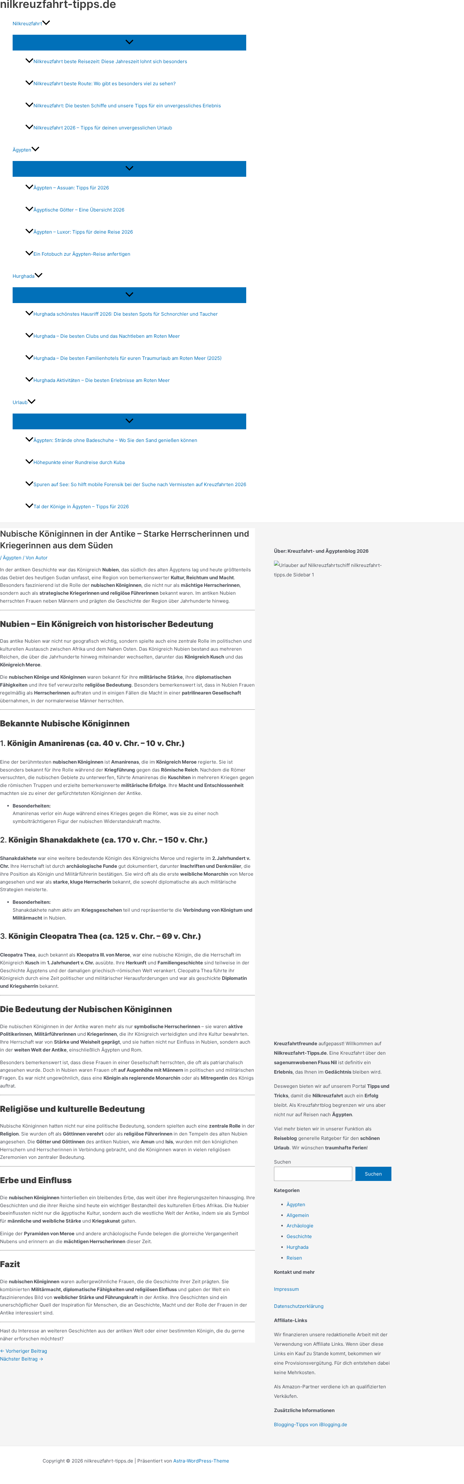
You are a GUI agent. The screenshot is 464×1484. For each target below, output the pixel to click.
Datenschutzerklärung (299, 1306)
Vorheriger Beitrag (23, 1351)
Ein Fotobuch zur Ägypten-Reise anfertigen (81, 254)
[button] (46, 24)
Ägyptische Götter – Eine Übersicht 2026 (78, 210)
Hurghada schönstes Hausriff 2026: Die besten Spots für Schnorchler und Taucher (125, 314)
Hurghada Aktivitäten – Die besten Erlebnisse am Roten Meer (101, 380)
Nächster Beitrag (21, 1359)
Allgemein (298, 1215)
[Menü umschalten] (129, 42)
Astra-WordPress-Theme (201, 1461)
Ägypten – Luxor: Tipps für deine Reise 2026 (83, 232)
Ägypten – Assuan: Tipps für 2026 (71, 188)
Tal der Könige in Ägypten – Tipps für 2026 (81, 507)
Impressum (286, 1289)
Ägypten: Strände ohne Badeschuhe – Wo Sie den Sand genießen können (115, 440)
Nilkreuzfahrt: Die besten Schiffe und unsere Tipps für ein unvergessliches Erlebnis (127, 106)
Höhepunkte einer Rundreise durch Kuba (79, 462)
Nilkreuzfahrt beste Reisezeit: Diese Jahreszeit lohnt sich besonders (110, 61)
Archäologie (300, 1226)
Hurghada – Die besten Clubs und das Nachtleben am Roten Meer (106, 336)
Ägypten (12, 558)
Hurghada (297, 1247)
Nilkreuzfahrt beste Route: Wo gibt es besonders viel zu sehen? (104, 83)
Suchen (282, 1162)
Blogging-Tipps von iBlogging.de (310, 1424)
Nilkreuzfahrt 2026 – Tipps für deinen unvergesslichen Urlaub (102, 128)
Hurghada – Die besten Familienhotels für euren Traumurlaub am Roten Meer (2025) (127, 358)
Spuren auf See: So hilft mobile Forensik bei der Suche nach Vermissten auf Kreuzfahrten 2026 (139, 484)
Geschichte (299, 1236)
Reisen (294, 1258)
